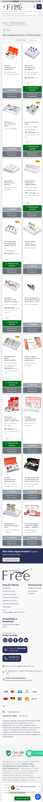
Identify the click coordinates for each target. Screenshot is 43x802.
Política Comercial (9, 594)
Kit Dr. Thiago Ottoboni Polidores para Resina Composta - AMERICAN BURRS (32, 358)
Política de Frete (9, 591)
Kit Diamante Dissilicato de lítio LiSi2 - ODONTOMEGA (11, 525)
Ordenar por (21, 40)
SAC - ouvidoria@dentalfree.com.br (14, 611)
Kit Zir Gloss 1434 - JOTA (32, 123)
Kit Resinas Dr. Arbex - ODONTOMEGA (10, 358)
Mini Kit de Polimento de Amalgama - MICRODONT (30, 67)
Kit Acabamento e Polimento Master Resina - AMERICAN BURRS (32, 525)
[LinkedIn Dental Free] (26, 640)
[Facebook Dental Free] (15, 640)
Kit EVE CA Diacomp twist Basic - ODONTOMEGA (10, 124)
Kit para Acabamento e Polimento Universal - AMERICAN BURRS (11, 67)
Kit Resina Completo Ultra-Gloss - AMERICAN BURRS (11, 419)
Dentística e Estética (17, 23)
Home (5, 23)
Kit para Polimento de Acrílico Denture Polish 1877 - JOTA (32, 300)
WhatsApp (7, 607)
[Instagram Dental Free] (10, 640)
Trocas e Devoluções (10, 597)
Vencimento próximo (32, 592)
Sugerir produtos (11, 560)
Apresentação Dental (11, 604)
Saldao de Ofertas (34, 588)
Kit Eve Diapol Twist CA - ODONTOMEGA (30, 243)
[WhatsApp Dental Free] (5, 640)
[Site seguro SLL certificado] (15, 753)
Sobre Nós (7, 588)
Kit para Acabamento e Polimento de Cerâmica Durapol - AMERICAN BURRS (32, 419)
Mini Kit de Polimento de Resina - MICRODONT (9, 183)
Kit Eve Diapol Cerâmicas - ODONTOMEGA (30, 183)
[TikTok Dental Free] (20, 640)
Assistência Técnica (10, 601)
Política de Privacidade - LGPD (11, 626)
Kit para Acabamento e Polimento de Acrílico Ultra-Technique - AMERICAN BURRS (11, 479)
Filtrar (8, 30)
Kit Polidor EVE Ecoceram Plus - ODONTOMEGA (10, 243)
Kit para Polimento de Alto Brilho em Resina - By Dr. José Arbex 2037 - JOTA (32, 479)
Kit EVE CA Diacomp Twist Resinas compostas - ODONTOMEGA (12, 300)
